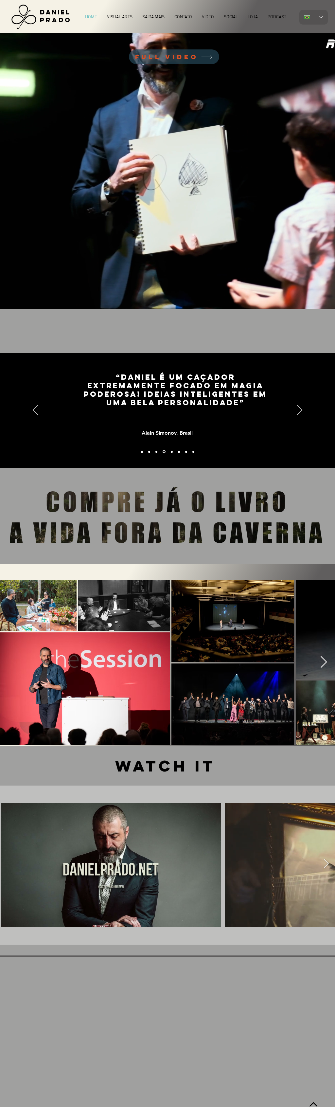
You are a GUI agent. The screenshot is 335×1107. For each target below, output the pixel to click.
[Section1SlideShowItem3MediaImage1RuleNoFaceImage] (164, 452)
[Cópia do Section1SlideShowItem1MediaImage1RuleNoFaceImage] (149, 452)
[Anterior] (35, 410)
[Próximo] (299, 410)
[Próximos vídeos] (326, 864)
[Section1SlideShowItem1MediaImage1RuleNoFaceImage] (142, 452)
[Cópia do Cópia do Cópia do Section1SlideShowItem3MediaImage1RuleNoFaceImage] (186, 452)
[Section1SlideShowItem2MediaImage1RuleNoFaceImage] (156, 452)
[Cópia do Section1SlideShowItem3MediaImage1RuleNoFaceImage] (171, 451)
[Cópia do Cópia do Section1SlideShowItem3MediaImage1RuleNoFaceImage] (179, 452)
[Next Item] (323, 662)
